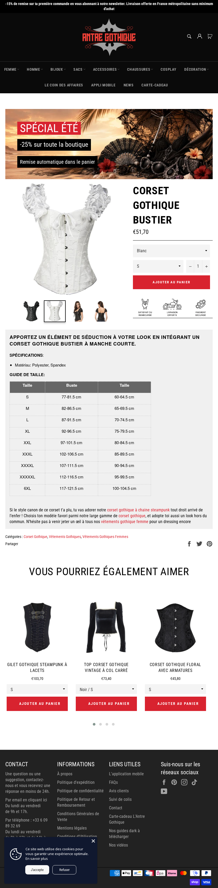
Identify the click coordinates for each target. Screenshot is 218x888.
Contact (115, 807)
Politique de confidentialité (80, 790)
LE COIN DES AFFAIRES (64, 85)
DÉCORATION (195, 69)
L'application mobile (126, 773)
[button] (94, 724)
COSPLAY (168, 69)
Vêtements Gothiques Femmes (105, 537)
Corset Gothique (35, 537)
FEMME (10, 69)
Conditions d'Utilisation (77, 836)
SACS (78, 69)
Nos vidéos (118, 845)
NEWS (129, 85)
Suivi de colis (120, 799)
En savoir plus (37, 858)
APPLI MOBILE (103, 85)
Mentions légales (72, 828)
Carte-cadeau (154, 85)
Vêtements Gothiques (65, 537)
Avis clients (119, 790)
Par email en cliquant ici (26, 799)
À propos (64, 773)
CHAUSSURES (138, 69)
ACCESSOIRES (105, 69)
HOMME (33, 69)
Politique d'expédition (76, 782)
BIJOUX (57, 69)
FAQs (113, 782)
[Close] (93, 841)
